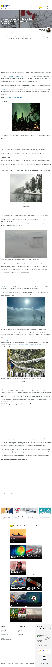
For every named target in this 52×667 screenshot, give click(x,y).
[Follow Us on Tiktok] (45, 628)
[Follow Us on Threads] (48, 628)
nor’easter (9, 396)
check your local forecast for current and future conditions (29, 344)
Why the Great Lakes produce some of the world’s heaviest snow (19, 340)
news (4, 8)
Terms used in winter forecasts (7, 84)
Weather (7, 8)
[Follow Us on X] (51, 628)
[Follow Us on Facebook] (38, 628)
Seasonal (11, 8)
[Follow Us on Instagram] (41, 628)
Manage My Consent (4, 634)
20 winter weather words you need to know (13, 97)
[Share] (1, 30)
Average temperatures (5, 89)
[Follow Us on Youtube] (43, 628)
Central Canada (4, 286)
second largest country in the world (16, 76)
